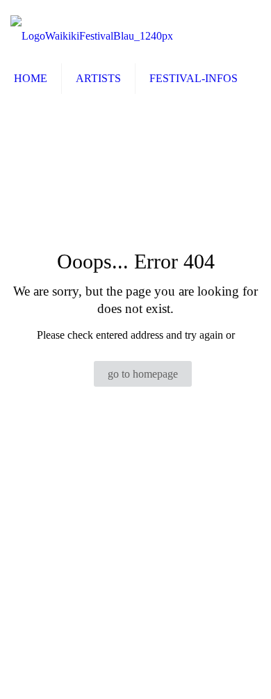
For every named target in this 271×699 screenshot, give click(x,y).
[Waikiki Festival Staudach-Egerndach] (91, 32)
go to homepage (143, 374)
